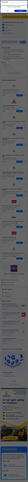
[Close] (26, 1)
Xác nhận (21, 10)
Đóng (7, 10)
